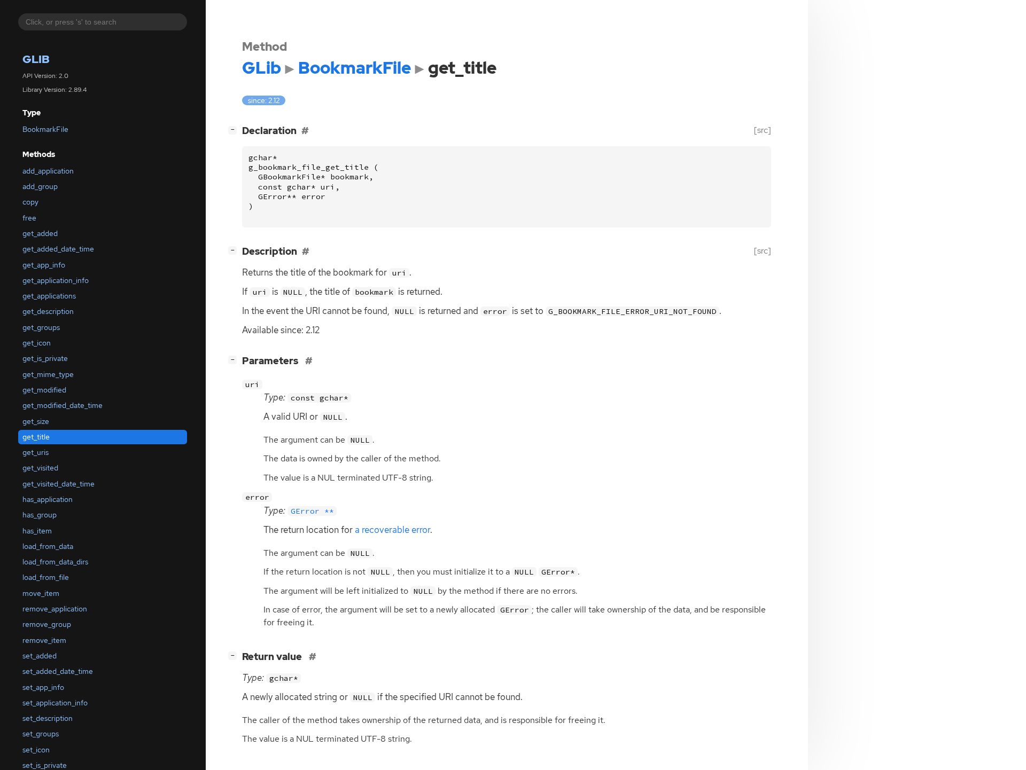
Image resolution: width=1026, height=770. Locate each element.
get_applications (49, 296)
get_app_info (43, 265)
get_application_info (55, 280)
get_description (48, 312)
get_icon (36, 343)
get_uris (35, 452)
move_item (40, 593)
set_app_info (43, 687)
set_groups (40, 734)
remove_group (46, 625)
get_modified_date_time (62, 406)
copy (30, 202)
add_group (40, 186)
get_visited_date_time (58, 484)
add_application (48, 171)
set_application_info (55, 703)
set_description (47, 718)
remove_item (44, 640)
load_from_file (45, 578)
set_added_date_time (57, 672)
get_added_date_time (58, 249)
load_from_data (47, 546)
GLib (36, 59)
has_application (47, 499)
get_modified (44, 390)
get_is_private (45, 359)
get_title (36, 437)
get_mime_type (48, 374)
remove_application (54, 609)
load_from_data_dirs (55, 562)
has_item (37, 531)
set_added (39, 656)
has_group (39, 515)
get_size (35, 421)
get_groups (41, 327)
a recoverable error (392, 530)
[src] (762, 130)
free (29, 218)
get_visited (40, 468)
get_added (40, 233)
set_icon (36, 750)
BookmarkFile (45, 129)
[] (235, 129)
